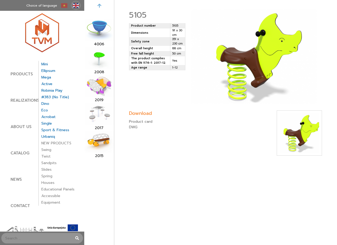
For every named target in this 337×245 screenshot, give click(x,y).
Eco (44, 110)
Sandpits (49, 163)
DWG (133, 127)
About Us (21, 127)
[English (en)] (76, 5)
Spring (46, 176)
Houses (47, 182)
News (16, 179)
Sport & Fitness (55, 130)
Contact (20, 206)
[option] (99, 33)
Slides (46, 169)
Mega (46, 77)
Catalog (20, 153)
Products (22, 74)
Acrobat (48, 117)
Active (46, 84)
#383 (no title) (55, 97)
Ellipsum (48, 71)
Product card (140, 121)
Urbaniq (48, 136)
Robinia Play (51, 90)
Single (46, 123)
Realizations (25, 100)
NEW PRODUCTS (56, 143)
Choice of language (41, 5)
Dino (45, 103)
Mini (44, 64)
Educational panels (58, 189)
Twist (46, 156)
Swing (46, 150)
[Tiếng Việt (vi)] (64, 5)
